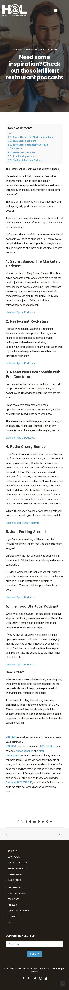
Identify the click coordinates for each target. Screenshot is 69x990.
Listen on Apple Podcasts (20, 312)
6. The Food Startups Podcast (26, 160)
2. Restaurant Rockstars (23, 141)
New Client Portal (17, 893)
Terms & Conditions (17, 868)
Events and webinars (18, 911)
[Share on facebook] (18, 821)
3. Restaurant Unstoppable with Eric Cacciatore (29, 146)
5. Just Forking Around (22, 156)
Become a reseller (17, 863)
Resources (13, 899)
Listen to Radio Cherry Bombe (22, 522)
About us (12, 851)
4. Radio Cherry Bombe (22, 152)
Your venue (14, 857)
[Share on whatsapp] (39, 821)
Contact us (14, 916)
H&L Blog (12, 905)
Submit (34, 954)
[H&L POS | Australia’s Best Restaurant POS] (14, 10)
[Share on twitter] (22, 821)
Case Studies (14, 880)
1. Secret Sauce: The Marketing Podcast (32, 137)
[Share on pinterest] (30, 821)
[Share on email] (51, 821)
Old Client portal (17, 888)
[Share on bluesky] (43, 821)
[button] (55, 10)
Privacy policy (15, 874)
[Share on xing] (47, 821)
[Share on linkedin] (34, 821)
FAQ (9, 922)
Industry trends (36, 49)
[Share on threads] (26, 821)
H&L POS (11, 737)
